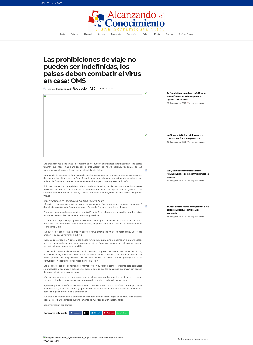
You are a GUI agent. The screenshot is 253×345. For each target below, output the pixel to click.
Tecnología (116, 34)
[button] (75, 313)
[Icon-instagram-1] (208, 3)
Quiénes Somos (186, 34)
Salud (145, 34)
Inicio (62, 34)
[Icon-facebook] (199, 3)
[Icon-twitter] (203, 3)
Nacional (88, 34)
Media (157, 34)
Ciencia (101, 34)
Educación (132, 34)
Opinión (169, 34)
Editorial (74, 34)
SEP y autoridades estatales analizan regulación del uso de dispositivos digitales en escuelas (188, 173)
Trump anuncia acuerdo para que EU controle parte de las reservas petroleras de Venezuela (188, 209)
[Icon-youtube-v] (212, 3)
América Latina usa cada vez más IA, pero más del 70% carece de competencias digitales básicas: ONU (186, 96)
